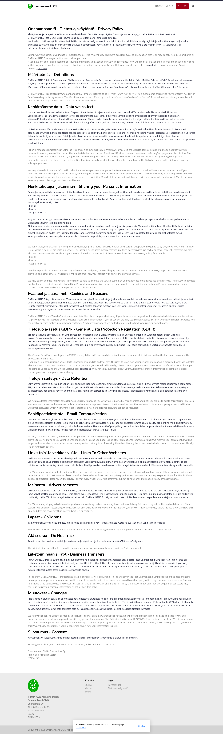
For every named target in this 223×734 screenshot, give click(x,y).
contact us (153, 65)
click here (42, 68)
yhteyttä (160, 44)
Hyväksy (141, 726)
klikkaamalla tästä (60, 48)
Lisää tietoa (81, 727)
